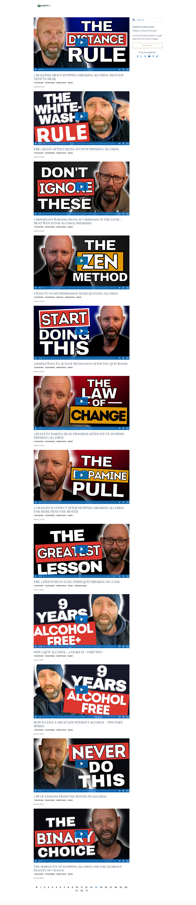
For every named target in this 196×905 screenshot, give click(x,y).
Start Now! (147, 45)
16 (106, 887)
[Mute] (119, 69)
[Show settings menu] (123, 69)
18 (116, 887)
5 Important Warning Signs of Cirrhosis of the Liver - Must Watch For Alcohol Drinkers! (78, 221)
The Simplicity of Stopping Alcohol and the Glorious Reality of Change (78, 868)
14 (96, 887)
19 (121, 887)
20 (125, 887)
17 (111, 887)
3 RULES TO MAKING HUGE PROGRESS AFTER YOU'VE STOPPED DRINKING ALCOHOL (79, 435)
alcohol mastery (50, 82)
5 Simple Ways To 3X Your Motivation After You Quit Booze (81, 363)
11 (82, 887)
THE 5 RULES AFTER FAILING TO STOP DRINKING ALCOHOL (76, 149)
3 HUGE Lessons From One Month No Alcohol (70, 796)
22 (81, 890)
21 (77, 890)
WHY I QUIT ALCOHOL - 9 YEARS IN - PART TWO (68, 652)
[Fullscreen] (127, 69)
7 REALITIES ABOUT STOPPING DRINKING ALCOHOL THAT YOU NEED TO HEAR (79, 77)
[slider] (80, 69)
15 (101, 887)
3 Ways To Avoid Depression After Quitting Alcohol (76, 293)
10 (77, 887)
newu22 (70, 82)
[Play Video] (36, 69)
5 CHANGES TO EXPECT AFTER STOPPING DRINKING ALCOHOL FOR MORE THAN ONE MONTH (79, 509)
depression (60, 297)
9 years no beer (38, 82)
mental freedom (61, 82)
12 (86, 887)
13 (91, 887)
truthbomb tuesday (80, 585)
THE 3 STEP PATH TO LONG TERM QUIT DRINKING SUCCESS (77, 582)
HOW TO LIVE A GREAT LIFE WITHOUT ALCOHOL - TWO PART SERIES (78, 724)
